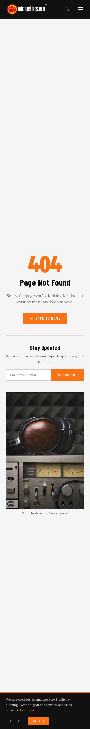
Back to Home (48, 318)
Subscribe (68, 375)
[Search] (67, 9)
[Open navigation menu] (80, 9)
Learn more (29, 710)
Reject (15, 721)
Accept (39, 721)
